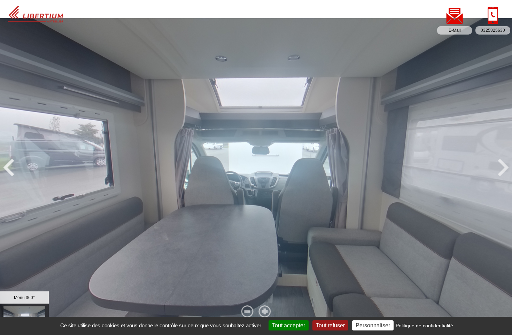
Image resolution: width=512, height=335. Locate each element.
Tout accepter (288, 325)
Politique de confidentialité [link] (424, 325)
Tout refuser (330, 325)
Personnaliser (373, 325)
